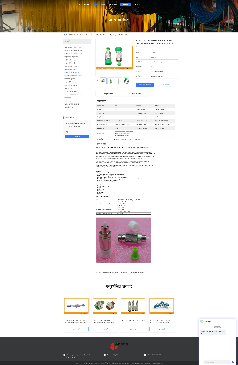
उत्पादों (95, 4)
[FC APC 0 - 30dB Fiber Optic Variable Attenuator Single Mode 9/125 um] (105, 306)
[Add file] (201, 362)
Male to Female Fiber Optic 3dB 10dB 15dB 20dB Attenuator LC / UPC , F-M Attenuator (160, 321)
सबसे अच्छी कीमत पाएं (145, 85)
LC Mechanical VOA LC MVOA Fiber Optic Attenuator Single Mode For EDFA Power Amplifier (76, 321)
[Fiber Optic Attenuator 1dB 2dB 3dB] (133, 306)
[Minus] (233, 321)
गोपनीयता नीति (84, 363)
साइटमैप (77, 363)
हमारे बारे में (87, 4)
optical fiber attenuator (137, 272)
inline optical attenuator (120, 272)
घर (79, 4)
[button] (66, 310)
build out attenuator (104, 272)
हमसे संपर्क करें (113, 4)
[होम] (65, 4)
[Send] (233, 362)
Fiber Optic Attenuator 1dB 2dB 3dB (133, 320)
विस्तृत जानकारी (108, 94)
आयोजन (103, 4)
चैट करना (125, 4)
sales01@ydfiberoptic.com (77, 123)
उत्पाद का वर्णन (136, 94)
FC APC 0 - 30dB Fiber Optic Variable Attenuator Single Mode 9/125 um (103, 321)
